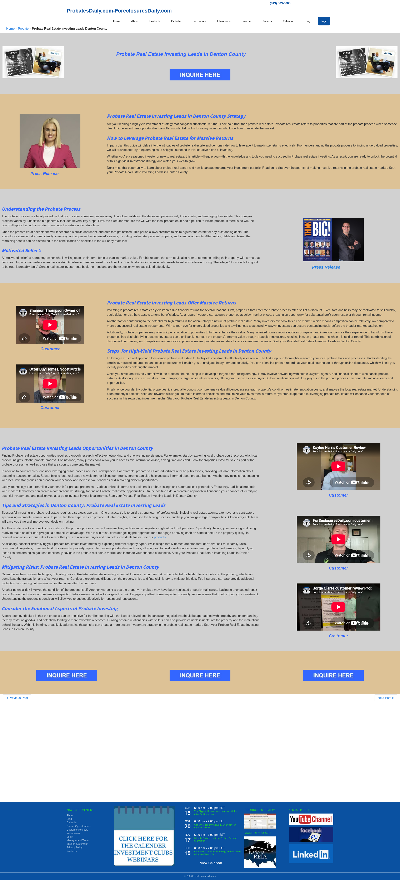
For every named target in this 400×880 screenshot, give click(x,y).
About (70, 815)
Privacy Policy (74, 847)
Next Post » (386, 698)
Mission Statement (77, 843)
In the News (73, 833)
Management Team (78, 840)
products (160, 537)
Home (10, 28)
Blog (69, 818)
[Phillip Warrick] (333, 239)
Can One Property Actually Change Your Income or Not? (215, 826)
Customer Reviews (77, 829)
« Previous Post (17, 698)
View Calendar (211, 862)
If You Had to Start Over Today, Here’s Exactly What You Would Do (217, 853)
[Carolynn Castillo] (50, 141)
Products (72, 851)
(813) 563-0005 (280, 3)
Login (70, 836)
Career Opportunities (78, 826)
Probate (23, 28)
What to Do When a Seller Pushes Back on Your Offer (215, 839)
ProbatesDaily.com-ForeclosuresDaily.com (119, 11)
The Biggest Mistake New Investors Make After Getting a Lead (215, 812)
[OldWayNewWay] (33, 62)
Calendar (72, 822)
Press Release (326, 267)
